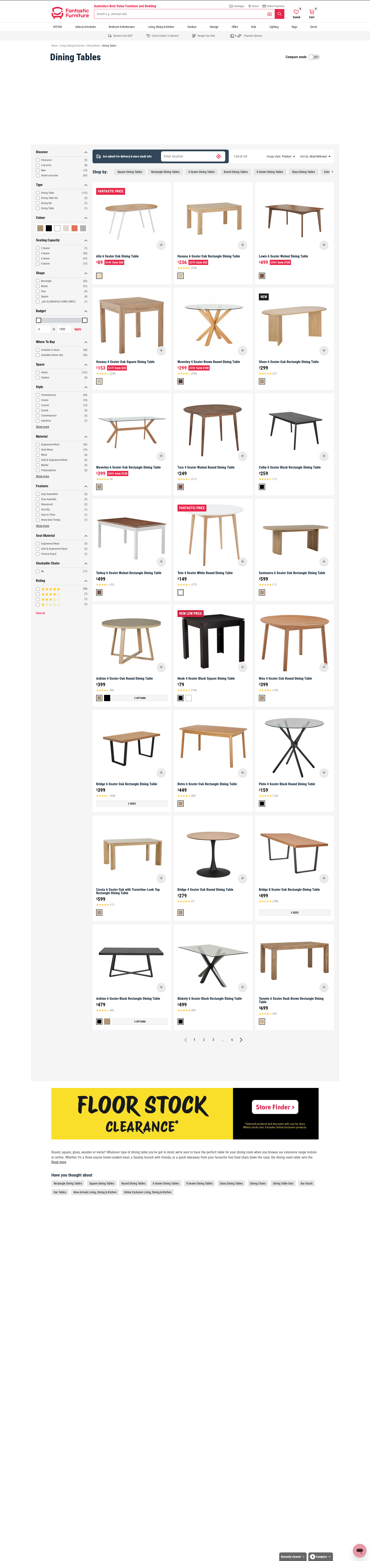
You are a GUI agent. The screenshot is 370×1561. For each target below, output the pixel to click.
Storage (214, 27)
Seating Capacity (48, 240)
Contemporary (48, 394)
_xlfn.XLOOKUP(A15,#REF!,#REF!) (58, 301)
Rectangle (46, 281)
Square (44, 296)
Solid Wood (47, 449)
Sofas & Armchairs (85, 27)
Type (39, 185)
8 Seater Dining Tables (270, 172)
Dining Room (93, 45)
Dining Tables (109, 45)
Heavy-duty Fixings (50, 519)
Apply (77, 329)
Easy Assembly (48, 499)
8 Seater (45, 263)
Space (40, 364)
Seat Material (45, 536)
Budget (41, 311)
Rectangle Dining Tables (165, 172)
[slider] (38, 320)
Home (54, 45)
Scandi (44, 410)
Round (44, 286)
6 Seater (45, 258)
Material (42, 436)
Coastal (45, 405)
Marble (44, 465)
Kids (253, 27)
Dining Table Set (49, 198)
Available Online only (52, 355)
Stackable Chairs (48, 563)
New (43, 170)
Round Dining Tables (236, 172)
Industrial (46, 420)
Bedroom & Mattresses (122, 27)
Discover (42, 152)
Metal (44, 454)
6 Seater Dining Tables (201, 172)
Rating (40, 581)
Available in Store (50, 349)
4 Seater (45, 253)
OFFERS (57, 27)
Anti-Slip (45, 509)
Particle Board (48, 553)
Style (39, 387)
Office (235, 27)
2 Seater (45, 248)
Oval (43, 291)
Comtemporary (49, 415)
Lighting (274, 27)
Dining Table (47, 192)
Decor (313, 27)
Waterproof (47, 504)
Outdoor (191, 27)
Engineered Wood (50, 444)
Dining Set (46, 203)
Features (42, 486)
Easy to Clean (48, 514)
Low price (46, 165)
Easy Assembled (49, 494)
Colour (40, 218)
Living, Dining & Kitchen (161, 27)
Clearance (46, 160)
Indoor (44, 372)
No (42, 571)
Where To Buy (45, 342)
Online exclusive (49, 175)
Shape (40, 273)
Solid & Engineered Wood (54, 459)
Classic (45, 400)
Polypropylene (48, 470)
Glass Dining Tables (303, 172)
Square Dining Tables (129, 172)
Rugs (294, 27)
